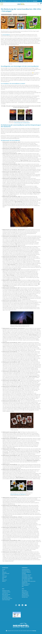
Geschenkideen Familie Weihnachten (28, 581)
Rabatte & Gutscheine (26, 583)
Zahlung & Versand (5, 573)
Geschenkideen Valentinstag (27, 578)
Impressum (4, 577)
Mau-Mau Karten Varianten (7, 598)
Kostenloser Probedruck (26, 572)
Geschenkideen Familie (26, 576)
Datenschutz (4, 579)
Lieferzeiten (35, 1)
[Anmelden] (38, 4)
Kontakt (3, 569)
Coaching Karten (5, 595)
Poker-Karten (24, 590)
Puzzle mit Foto (5, 593)
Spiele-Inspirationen (22, 14)
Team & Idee (4, 576)
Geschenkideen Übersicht (26, 574)
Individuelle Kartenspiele (6, 14)
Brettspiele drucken (25, 595)
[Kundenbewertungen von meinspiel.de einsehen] (25, 614)
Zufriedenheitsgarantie (26, 570)
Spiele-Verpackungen (6, 599)
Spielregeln (24, 573)
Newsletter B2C (25, 582)
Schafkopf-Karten (25, 593)
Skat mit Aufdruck (25, 594)
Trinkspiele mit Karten (6, 591)
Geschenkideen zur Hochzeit (27, 577)
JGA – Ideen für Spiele (26, 579)
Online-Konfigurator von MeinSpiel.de (18, 494)
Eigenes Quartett (25, 591)
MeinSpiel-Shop (25, 597)
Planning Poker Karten (6, 597)
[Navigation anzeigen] (2, 4)
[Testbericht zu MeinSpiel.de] (17, 614)
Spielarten (15, 14)
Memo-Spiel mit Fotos (6, 594)
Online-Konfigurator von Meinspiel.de (22, 122)
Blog (22, 586)
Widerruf (3, 581)
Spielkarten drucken (6, 590)
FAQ (3, 570)
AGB (3, 578)
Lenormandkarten (6, 34)
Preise (3, 574)
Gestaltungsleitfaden (26, 569)
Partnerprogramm (25, 585)
